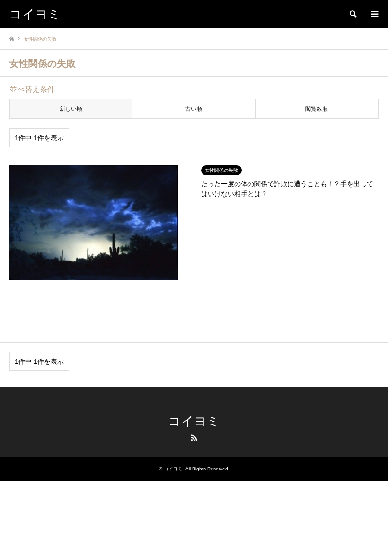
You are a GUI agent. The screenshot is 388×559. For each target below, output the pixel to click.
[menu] (374, 14)
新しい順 (71, 109)
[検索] (352, 14)
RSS (194, 437)
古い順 (193, 109)
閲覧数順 (316, 109)
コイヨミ (194, 421)
